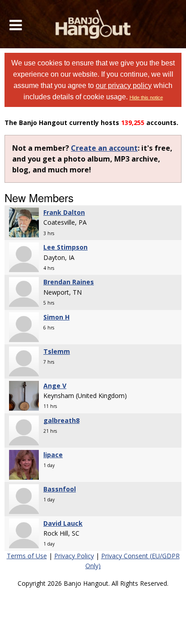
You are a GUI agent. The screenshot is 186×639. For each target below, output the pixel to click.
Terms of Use (27, 555)
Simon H (56, 317)
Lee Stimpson (65, 247)
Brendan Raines (68, 282)
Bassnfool (59, 489)
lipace (53, 454)
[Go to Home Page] (93, 24)
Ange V (54, 385)
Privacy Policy (74, 555)
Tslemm (56, 351)
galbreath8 (61, 420)
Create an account (104, 148)
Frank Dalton (64, 212)
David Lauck (63, 523)
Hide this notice (146, 97)
